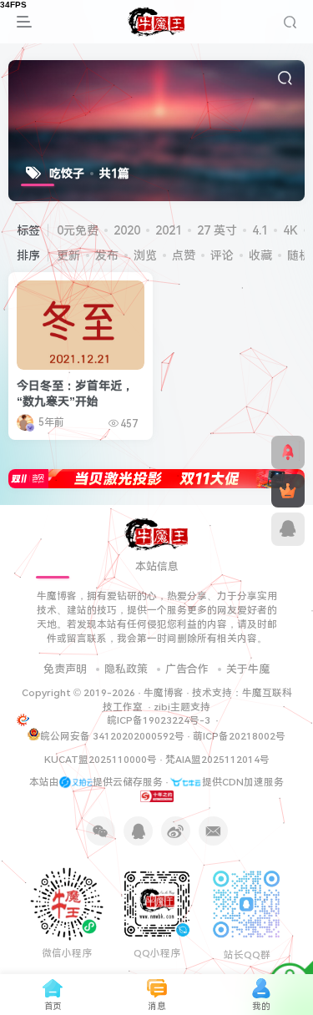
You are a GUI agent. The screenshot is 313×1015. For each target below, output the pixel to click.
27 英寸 (217, 230)
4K (290, 230)
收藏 (260, 255)
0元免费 (77, 230)
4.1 (260, 230)
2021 (168, 230)
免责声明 (65, 669)
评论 (222, 255)
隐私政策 (126, 669)
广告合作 (187, 669)
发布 (107, 255)
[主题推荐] (288, 452)
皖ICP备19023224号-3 (160, 720)
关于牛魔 (248, 669)
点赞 (183, 255)
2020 (127, 230)
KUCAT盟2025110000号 (100, 759)
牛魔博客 (164, 693)
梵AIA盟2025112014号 (217, 759)
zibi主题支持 (182, 707)
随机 (298, 255)
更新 (68, 255)
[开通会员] (288, 491)
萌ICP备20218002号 (239, 736)
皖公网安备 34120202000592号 (112, 736)
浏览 (145, 255)
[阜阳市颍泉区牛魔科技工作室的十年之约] (157, 795)
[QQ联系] (288, 529)
